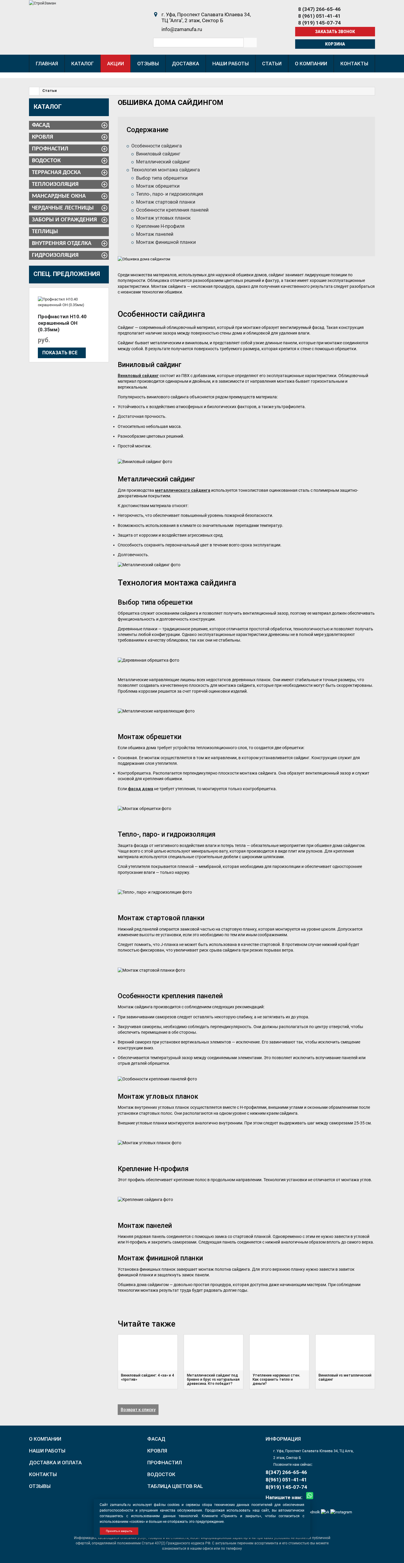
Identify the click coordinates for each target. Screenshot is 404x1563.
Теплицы (45, 232)
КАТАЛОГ (48, 106)
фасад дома (140, 788)
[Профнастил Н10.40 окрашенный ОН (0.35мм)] (69, 302)
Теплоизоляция (55, 184)
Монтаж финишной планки (166, 242)
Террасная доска (56, 173)
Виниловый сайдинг (158, 154)
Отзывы (40, 1486)
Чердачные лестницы (63, 208)
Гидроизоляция (55, 255)
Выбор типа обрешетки (162, 178)
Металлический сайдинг (163, 162)
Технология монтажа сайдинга (165, 170)
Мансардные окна (59, 196)
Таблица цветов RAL (175, 1486)
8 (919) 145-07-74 (319, 23)
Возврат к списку (138, 1409)
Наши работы (47, 1451)
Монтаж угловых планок (163, 218)
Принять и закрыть (119, 1531)
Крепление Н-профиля (160, 226)
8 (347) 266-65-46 (319, 9)
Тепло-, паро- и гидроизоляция (169, 194)
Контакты (43, 1474)
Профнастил (50, 149)
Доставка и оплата (55, 1462)
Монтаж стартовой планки (165, 202)
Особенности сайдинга (156, 146)
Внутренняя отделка (61, 243)
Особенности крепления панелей (172, 210)
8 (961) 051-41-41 (319, 16)
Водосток (46, 161)
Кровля (42, 137)
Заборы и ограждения (64, 220)
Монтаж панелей (154, 234)
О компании (45, 1439)
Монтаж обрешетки (158, 186)
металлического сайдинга (182, 490)
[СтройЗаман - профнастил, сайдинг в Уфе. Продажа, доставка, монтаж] (42, 3)
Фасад (41, 125)
